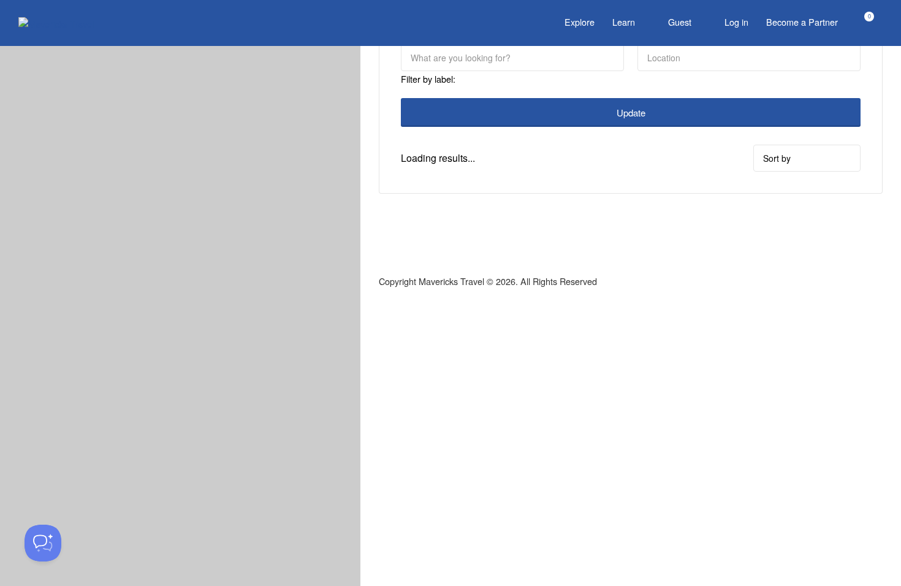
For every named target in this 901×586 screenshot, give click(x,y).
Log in (736, 21)
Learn (623, 21)
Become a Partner (802, 21)
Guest (679, 21)
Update (631, 112)
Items (861, 24)
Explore (580, 21)
